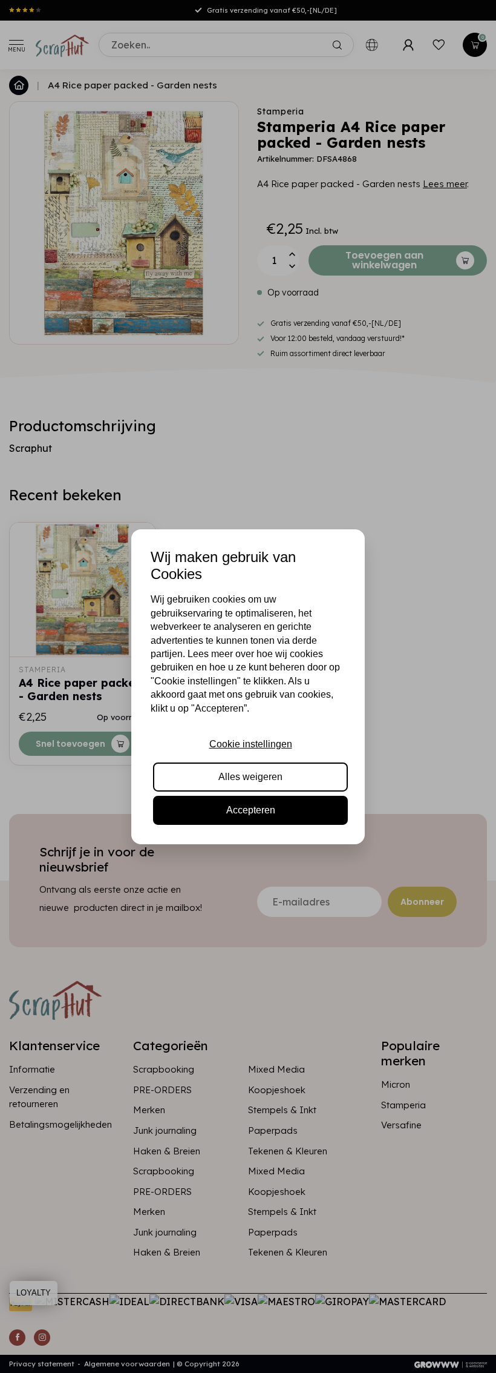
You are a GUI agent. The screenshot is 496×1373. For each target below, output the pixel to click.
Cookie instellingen (250, 744)
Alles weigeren (250, 777)
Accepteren (250, 810)
